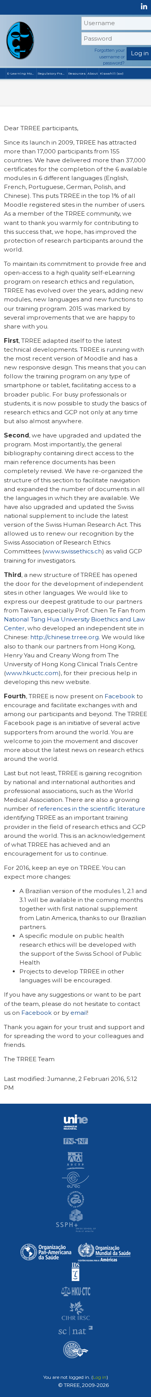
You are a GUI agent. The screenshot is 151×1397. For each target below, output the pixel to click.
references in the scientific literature (91, 808)
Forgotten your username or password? (109, 57)
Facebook (120, 696)
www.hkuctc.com (32, 673)
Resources (77, 73)
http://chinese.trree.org (64, 637)
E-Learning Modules (21, 73)
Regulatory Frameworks (52, 73)
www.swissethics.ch (73, 551)
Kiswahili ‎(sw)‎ (112, 73)
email (78, 1012)
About (93, 73)
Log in (99, 1377)
